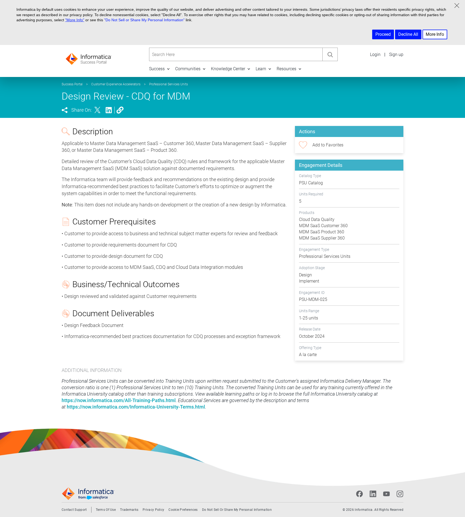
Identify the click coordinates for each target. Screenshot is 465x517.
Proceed (383, 34)
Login (375, 54)
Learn (261, 68)
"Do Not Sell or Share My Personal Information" (144, 20)
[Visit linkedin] (372, 493)
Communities (187, 68)
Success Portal (72, 84)
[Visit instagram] (399, 493)
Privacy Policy (153, 510)
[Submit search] (329, 54)
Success (157, 68)
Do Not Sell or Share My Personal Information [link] (237, 510)
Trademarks (129, 510)
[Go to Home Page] (88, 57)
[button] (168, 68)
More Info (435, 34)
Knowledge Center (228, 68)
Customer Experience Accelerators (115, 84)
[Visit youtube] (386, 493)
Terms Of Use (106, 510)
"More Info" (74, 20)
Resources (286, 68)
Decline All (408, 34)
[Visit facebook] (359, 493)
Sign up (396, 54)
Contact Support (74, 510)
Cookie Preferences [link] (183, 510)
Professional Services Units (168, 84)
